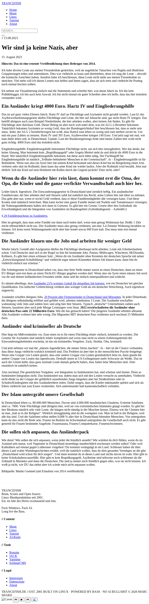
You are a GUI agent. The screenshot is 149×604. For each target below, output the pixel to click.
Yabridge (14, 559)
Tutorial (14, 20)
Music (13, 13)
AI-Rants (15, 537)
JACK (13, 556)
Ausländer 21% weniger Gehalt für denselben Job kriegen (69, 283)
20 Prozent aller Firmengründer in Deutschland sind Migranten (82, 297)
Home (13, 9)
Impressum (16, 578)
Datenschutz (16, 581)
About (13, 23)
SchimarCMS (17, 563)
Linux (13, 16)
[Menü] (3, 35)
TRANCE (11, 3)
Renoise (14, 552)
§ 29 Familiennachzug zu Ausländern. (25, 215)
